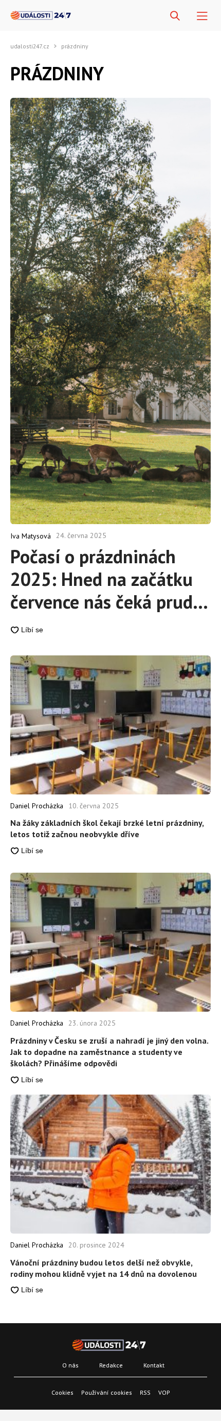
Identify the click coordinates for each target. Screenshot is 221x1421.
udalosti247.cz (29, 46)
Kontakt (153, 1365)
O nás (70, 1365)
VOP (164, 1392)
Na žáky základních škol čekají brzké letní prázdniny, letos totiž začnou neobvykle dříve (107, 828)
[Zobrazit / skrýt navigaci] (202, 16)
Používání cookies (106, 1392)
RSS (145, 1392)
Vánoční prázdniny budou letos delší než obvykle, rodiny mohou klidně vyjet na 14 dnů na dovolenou (103, 1268)
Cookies (62, 1392)
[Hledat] (175, 16)
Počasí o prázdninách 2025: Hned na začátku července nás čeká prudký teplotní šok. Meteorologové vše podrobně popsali (110, 579)
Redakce (111, 1365)
